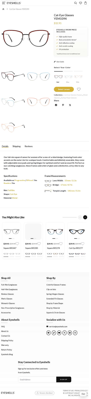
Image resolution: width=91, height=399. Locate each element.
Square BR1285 (31, 248)
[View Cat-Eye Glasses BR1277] (77, 232)
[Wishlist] (80, 3)
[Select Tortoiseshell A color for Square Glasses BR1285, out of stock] (33, 254)
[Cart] (85, 3)
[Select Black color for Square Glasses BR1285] (27, 254)
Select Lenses (64, 89)
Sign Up (63, 379)
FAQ (3, 326)
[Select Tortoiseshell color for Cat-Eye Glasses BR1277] (77, 254)
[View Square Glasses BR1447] (11, 232)
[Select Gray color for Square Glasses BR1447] (11, 254)
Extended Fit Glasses (54, 299)
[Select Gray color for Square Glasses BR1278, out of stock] (61, 254)
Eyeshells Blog (7, 354)
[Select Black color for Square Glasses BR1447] (6, 254)
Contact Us (5, 336)
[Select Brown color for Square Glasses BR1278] (55, 254)
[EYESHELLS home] (14, 3)
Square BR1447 (10, 248)
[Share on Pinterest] (63, 105)
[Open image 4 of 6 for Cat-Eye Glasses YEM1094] (13, 102)
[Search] (75, 3)
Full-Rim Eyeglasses (9, 285)
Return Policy (6, 350)
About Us (4, 331)
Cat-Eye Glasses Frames (73, 95)
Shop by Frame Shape (54, 303)
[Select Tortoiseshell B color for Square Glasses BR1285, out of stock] (39, 254)
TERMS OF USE (68, 391)
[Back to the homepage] (5, 9)
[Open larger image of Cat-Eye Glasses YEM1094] (25, 38)
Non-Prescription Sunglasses (12, 308)
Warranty (5, 345)
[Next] (85, 217)
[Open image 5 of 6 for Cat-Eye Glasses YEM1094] (38, 102)
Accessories (6, 312)
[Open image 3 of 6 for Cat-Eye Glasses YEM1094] (38, 76)
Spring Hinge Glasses (69, 98)
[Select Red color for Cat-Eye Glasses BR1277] (83, 254)
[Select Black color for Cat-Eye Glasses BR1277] (71, 254)
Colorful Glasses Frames (56, 285)
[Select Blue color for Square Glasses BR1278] (49, 254)
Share (56, 100)
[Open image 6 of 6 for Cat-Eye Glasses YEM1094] (13, 127)
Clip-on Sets (51, 289)
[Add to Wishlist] (79, 89)
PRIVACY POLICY (81, 391)
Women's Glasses (8, 303)
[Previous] (80, 217)
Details (5, 146)
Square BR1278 (53, 248)
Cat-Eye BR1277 (76, 248)
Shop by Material (53, 308)
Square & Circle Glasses (55, 312)
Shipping (16, 146)
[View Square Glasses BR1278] (55, 232)
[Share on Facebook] (56, 105)
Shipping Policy (7, 340)
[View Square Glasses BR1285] (33, 232)
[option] (11, 242)
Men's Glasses (6, 299)
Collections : (58, 95)
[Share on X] (70, 105)
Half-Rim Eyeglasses (9, 289)
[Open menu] (3, 3)
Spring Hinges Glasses (55, 294)
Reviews (29, 146)
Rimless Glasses (7, 294)
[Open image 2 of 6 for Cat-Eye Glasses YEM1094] (13, 76)
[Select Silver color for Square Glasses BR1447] (17, 254)
